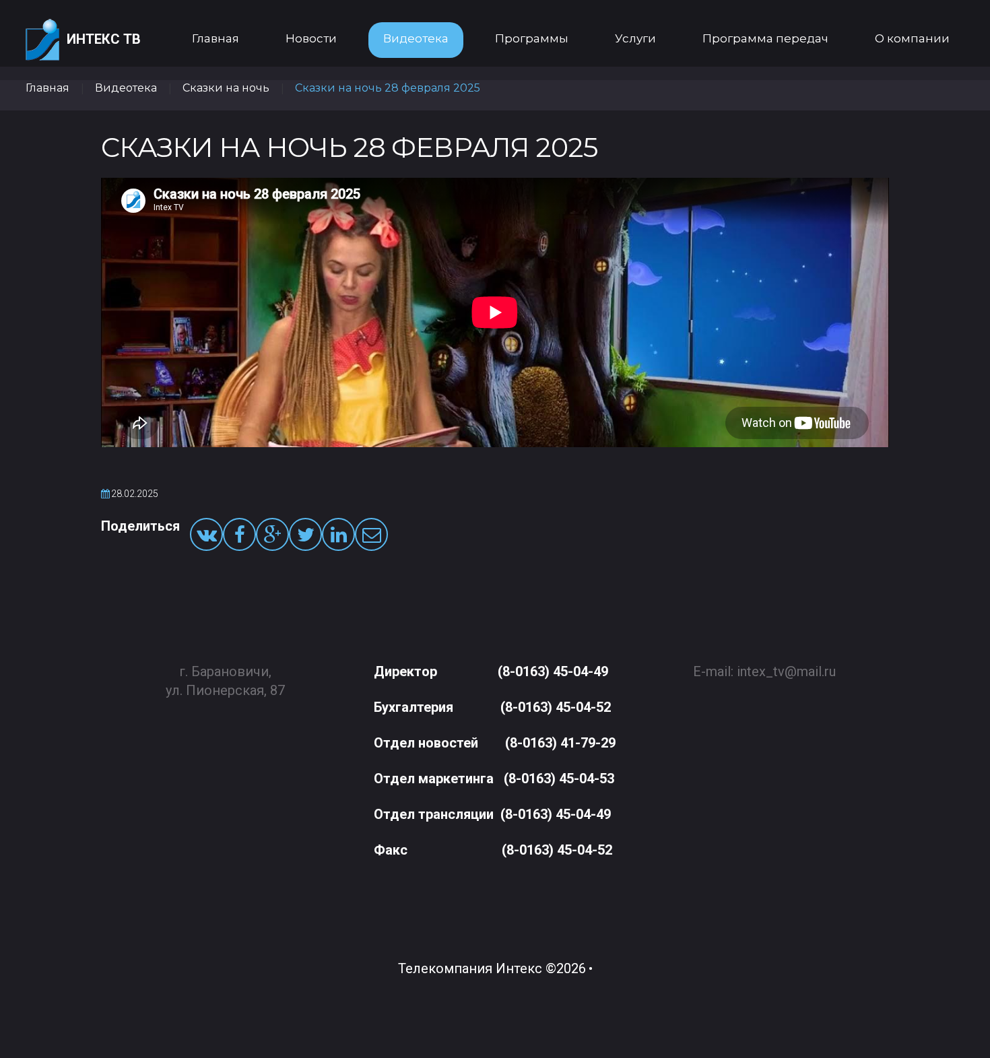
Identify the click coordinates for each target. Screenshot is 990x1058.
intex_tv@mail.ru (786, 671)
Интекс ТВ (104, 39)
